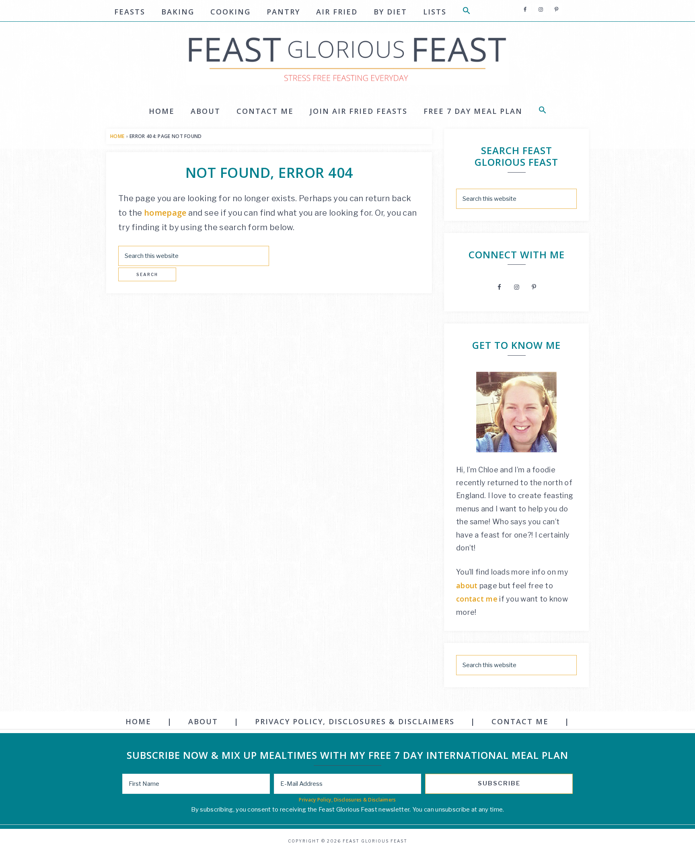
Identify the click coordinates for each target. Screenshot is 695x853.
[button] (466, 11)
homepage (165, 212)
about (467, 585)
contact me (477, 599)
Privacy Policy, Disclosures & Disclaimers (347, 799)
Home (117, 136)
